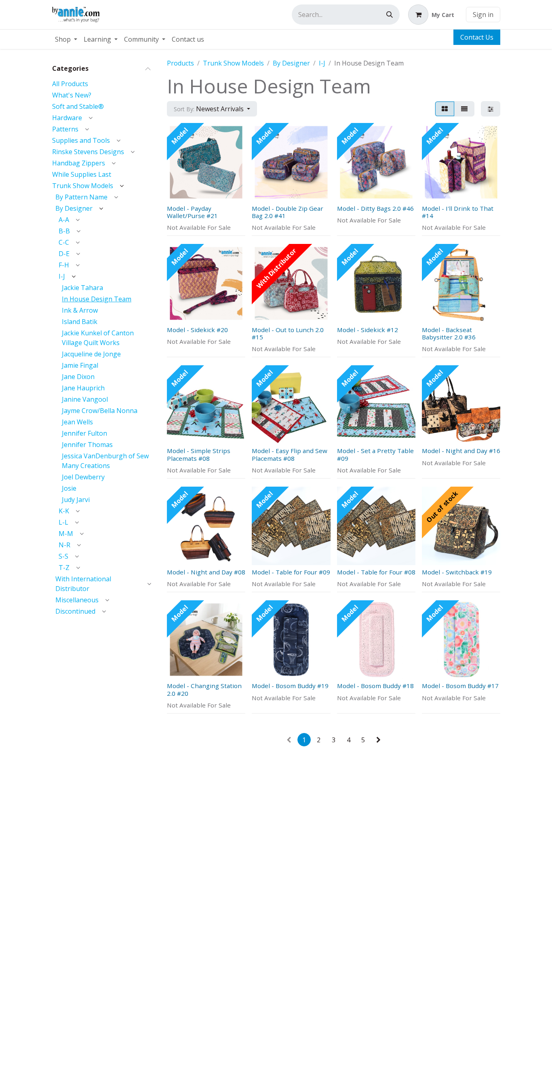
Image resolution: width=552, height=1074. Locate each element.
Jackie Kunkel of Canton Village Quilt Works (98, 337)
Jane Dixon (78, 376)
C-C (64, 242)
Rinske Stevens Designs (88, 151)
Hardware (67, 117)
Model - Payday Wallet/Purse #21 (192, 212)
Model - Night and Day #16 (461, 451)
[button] (212, 109)
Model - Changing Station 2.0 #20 (204, 689)
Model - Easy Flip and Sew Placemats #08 (289, 454)
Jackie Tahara (82, 287)
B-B (64, 231)
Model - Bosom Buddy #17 (460, 686)
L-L (63, 522)
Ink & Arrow (80, 310)
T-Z (64, 567)
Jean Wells (77, 421)
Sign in (483, 14)
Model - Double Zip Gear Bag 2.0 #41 (287, 212)
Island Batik (79, 321)
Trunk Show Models (82, 185)
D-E (64, 253)
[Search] (389, 14)
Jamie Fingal (80, 365)
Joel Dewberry (83, 476)
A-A (64, 219)
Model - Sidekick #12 (367, 330)
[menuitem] (66, 39)
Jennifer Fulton (84, 433)
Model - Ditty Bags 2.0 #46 (375, 208)
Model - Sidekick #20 (197, 330)
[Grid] (445, 109)
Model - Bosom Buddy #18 (375, 686)
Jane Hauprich (83, 387)
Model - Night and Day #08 (206, 572)
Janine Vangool (85, 399)
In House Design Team (96, 298)
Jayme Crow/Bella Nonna (99, 410)
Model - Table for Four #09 (291, 572)
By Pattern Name (81, 197)
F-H (64, 265)
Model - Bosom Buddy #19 (290, 686)
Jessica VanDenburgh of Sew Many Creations (105, 460)
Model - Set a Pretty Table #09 (375, 454)
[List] (464, 109)
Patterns (65, 129)
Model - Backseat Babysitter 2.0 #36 (449, 333)
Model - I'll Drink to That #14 (457, 212)
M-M (66, 533)
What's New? (71, 95)
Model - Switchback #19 (457, 572)
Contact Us (476, 37)
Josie (69, 488)
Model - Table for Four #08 (376, 572)
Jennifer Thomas (87, 444)
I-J (62, 276)
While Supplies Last (81, 174)
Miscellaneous (77, 599)
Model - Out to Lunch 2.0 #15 (288, 333)
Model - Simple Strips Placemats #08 (198, 454)
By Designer (74, 208)
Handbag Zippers (78, 163)
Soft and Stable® (78, 106)
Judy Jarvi (76, 499)
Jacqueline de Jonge (91, 354)
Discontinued (75, 611)
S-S (63, 556)
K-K (64, 510)
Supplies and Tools (81, 140)
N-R (64, 544)
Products (180, 63)
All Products (70, 83)
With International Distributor (83, 583)
